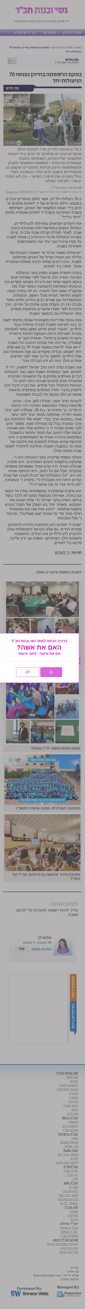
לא (27, 672)
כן (51, 672)
